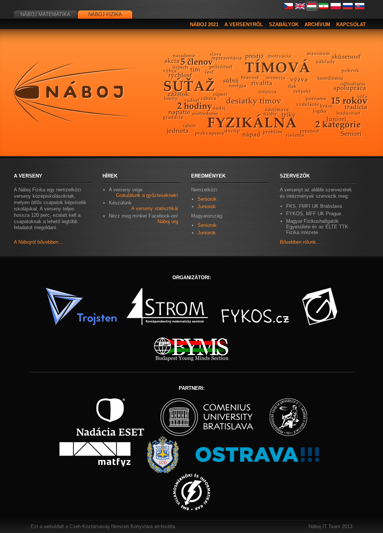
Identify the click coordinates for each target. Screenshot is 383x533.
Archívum (317, 24)
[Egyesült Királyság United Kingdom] (300, 8)
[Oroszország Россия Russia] (348, 8)
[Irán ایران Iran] (324, 8)
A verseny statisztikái (154, 208)
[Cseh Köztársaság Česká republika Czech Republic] (288, 8)
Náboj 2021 (204, 24)
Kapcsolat (351, 24)
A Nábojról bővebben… (38, 242)
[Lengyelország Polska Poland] (336, 8)
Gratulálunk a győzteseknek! (147, 195)
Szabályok (283, 24)
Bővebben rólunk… (300, 242)
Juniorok (206, 206)
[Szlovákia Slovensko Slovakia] (360, 8)
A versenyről (243, 24)
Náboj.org (167, 221)
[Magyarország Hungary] (312, 8)
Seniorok (207, 199)
